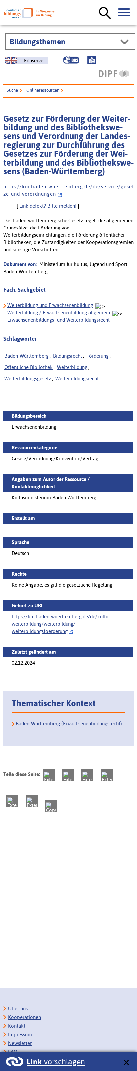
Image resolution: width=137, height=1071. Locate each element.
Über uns (18, 1008)
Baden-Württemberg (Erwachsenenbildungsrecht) (69, 723)
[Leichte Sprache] (92, 60)
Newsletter (20, 1043)
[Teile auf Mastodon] (49, 775)
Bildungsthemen (37, 41)
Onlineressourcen (42, 90)
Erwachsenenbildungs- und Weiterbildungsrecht (58, 320)
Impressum (20, 1034)
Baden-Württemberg (26, 356)
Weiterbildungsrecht (77, 378)
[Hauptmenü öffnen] (124, 12)
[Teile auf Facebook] (68, 775)
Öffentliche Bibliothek (28, 367)
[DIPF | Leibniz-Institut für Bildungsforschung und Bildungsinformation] (114, 73)
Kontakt (16, 1026)
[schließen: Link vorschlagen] (126, 1063)
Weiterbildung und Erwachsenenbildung (50, 305)
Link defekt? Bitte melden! (47, 206)
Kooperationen (24, 1017)
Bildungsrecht (67, 356)
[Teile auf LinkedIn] (12, 801)
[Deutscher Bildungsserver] (30, 13)
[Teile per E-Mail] (32, 801)
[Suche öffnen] (105, 13)
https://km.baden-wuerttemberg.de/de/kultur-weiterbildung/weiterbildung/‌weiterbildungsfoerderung (62, 624)
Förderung (97, 356)
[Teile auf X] (87, 775)
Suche (12, 90)
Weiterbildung (72, 367)
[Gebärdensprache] (71, 60)
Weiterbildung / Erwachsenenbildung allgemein (58, 312)
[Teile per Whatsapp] (107, 775)
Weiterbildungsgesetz (27, 378)
